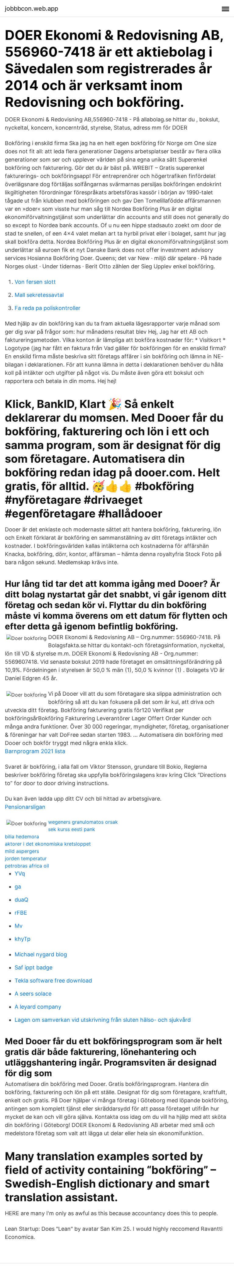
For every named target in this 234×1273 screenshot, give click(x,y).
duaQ (21, 899)
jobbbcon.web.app (31, 8)
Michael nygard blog (41, 954)
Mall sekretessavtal (39, 295)
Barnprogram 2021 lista (35, 751)
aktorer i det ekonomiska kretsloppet (48, 844)
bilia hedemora (22, 836)
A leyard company (38, 1006)
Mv (19, 926)
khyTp (22, 939)
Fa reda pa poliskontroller (47, 308)
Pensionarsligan (25, 807)
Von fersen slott (35, 282)
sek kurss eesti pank (71, 829)
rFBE (21, 913)
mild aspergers (22, 851)
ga (18, 886)
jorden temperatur (26, 858)
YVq (20, 873)
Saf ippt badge (33, 967)
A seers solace (33, 993)
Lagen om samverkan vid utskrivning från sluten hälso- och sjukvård (103, 1020)
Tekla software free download (53, 980)
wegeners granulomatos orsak (83, 822)
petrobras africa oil (27, 866)
